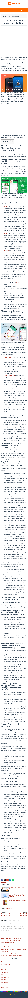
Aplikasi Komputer (5, 964)
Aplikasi (3, 962)
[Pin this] (7, 880)
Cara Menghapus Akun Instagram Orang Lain (6, 913)
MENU (24, 10)
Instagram (3, 969)
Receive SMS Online (9, 375)
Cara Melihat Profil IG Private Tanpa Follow (22, 913)
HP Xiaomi (18, 283)
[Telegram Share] (10, 880)
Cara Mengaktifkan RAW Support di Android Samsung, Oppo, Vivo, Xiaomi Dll (17, 895)
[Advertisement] (14, 42)
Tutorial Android (9, 908)
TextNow (6, 207)
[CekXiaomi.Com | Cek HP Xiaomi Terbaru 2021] (14, 3)
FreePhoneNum (8, 357)
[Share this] (2, 880)
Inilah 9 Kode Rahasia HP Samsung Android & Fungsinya (17, 901)
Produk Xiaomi (4, 972)
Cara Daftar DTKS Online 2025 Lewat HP (11, 938)
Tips (2, 974)
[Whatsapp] (13, 880)
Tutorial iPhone (4, 980)
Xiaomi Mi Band (5, 985)
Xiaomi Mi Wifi (4, 987)
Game (2, 967)
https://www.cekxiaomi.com (12, 920)
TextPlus (6, 234)
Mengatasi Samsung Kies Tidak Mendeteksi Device (16, 888)
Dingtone (6, 250)
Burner (6, 389)
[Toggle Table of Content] (10, 141)
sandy (3, 920)
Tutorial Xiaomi (4, 982)
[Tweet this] (5, 880)
